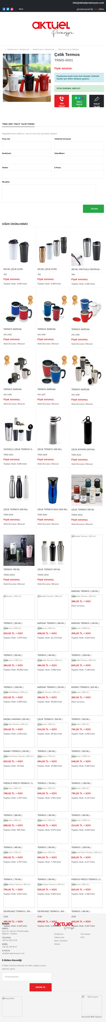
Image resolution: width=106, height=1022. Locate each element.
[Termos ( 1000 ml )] (87, 639)
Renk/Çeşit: (6, 153)
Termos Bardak (12, 329)
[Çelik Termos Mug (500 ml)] (52, 490)
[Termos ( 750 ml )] (52, 767)
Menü (21, 9)
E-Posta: (57, 168)
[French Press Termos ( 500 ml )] (19, 767)
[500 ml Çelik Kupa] (19, 250)
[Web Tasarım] (92, 1005)
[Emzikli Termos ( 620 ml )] (87, 671)
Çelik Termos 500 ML (82, 509)
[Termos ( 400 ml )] (52, 639)
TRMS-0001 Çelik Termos (68, 50)
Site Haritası (86, 934)
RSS (82, 937)
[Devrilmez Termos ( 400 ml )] (52, 895)
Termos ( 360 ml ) (80, 911)
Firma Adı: (6, 139)
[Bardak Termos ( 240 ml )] (87, 561)
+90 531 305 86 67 (9, 947)
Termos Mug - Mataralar (18, 50)
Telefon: (5, 168)
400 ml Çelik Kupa (47, 269)
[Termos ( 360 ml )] (87, 895)
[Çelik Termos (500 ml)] (52, 430)
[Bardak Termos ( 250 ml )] (52, 671)
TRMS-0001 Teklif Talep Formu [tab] (18, 124)
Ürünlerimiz (58, 934)
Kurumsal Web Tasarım (92, 1017)
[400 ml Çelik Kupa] (52, 250)
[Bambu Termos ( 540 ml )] (19, 735)
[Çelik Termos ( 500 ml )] (52, 703)
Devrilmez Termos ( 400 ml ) (53, 911)
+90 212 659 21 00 (9, 940)
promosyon (83, 9)
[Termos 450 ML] (19, 550)
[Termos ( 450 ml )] (87, 799)
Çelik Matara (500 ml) (83, 449)
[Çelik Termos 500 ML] (87, 490)
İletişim (57, 944)
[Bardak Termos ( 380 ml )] (52, 607)
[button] (99, 43)
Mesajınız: (6, 182)
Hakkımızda (59, 937)
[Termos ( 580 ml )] (19, 799)
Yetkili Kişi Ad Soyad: (62, 139)
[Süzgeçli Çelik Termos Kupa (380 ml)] (19, 430)
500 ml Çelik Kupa (13, 269)
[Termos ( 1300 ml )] (87, 767)
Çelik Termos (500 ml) (49, 449)
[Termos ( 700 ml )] (19, 863)
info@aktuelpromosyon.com (88, 3)
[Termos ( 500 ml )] (19, 639)
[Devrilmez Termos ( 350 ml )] (19, 895)
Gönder (94, 209)
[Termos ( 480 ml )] (19, 831)
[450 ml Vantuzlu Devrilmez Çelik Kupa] (87, 250)
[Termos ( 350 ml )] (19, 607)
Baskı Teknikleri (60, 941)
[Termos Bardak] (19, 310)
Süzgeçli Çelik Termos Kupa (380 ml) (24, 449)
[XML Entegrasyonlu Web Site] (12, 1007)
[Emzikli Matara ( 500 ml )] (19, 703)
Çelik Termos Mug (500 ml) (52, 509)
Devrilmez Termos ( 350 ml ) (19, 911)
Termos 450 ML (11, 569)
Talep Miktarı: (59, 153)
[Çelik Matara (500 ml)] (87, 430)
